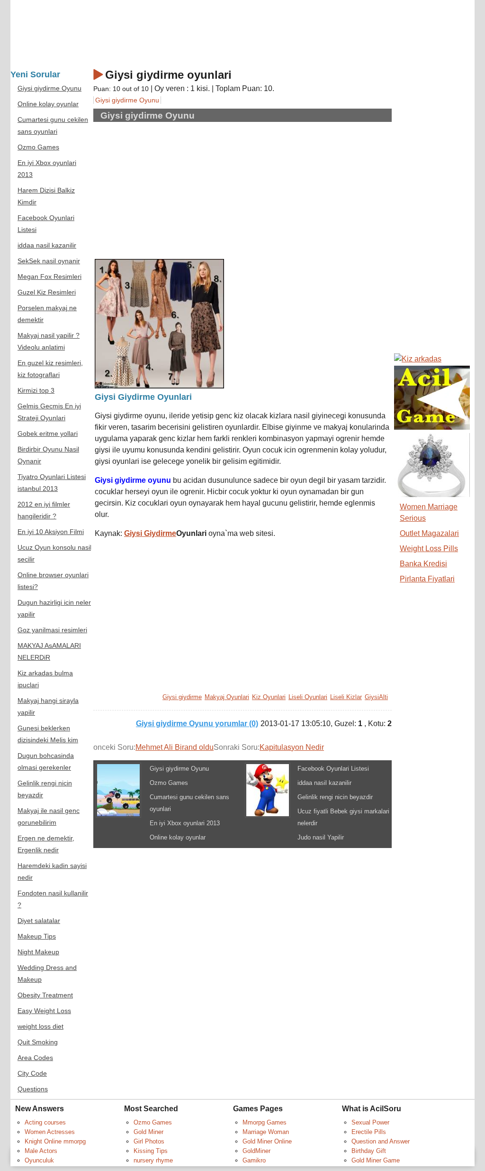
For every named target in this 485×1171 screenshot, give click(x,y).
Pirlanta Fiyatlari (427, 579)
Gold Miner (148, 1131)
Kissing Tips (151, 1150)
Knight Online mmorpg (55, 1141)
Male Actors (41, 1150)
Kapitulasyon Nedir (292, 747)
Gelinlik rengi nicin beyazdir (335, 797)
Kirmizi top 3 (36, 390)
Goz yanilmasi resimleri (52, 630)
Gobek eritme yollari (48, 433)
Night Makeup (38, 952)
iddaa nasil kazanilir (324, 782)
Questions (33, 1089)
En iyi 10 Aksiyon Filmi (51, 531)
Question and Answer (380, 1141)
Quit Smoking (38, 1042)
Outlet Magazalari (429, 533)
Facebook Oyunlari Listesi (333, 768)
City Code (32, 1073)
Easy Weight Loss (44, 1010)
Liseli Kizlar (346, 697)
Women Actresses (50, 1131)
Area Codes (35, 1057)
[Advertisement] (174, 189)
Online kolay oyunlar (178, 837)
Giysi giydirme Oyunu (127, 100)
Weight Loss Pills (429, 548)
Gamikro (254, 1160)
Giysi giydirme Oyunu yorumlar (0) (197, 723)
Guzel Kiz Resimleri (47, 292)
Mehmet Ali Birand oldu (174, 747)
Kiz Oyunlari (269, 697)
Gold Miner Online (267, 1141)
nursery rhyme (153, 1160)
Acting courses (45, 1122)
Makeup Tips (37, 936)
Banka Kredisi (423, 564)
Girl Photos (149, 1141)
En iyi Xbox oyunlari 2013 (185, 823)
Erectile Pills (368, 1131)
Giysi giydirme (182, 697)
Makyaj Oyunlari (227, 697)
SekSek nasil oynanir (49, 261)
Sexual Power (370, 1122)
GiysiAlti (376, 697)
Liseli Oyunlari (307, 697)
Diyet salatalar (39, 920)
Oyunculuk (39, 1160)
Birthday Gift (368, 1150)
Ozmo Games (169, 782)
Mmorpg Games (264, 1122)
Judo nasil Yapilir (320, 837)
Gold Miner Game (375, 1160)
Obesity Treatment (45, 995)
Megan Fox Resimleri (49, 276)
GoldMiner (256, 1150)
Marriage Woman (265, 1131)
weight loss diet (40, 1026)
